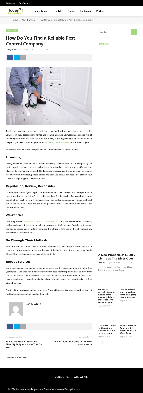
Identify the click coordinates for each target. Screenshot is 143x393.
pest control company (55, 142)
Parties (100, 11)
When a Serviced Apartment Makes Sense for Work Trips (128, 329)
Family (71, 11)
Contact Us (10, 3)
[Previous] (100, 342)
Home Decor (40, 11)
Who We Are (24, 3)
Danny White (11, 49)
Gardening (85, 11)
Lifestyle (57, 11)
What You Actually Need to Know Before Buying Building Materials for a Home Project (106, 296)
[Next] (105, 342)
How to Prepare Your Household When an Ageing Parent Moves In (128, 293)
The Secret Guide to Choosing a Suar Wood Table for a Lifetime (107, 329)
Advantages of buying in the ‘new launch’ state (73, 343)
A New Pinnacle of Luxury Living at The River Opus (116, 256)
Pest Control (12, 30)
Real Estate (104, 44)
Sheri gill (101, 262)
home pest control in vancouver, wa (41, 221)
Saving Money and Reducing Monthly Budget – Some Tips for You (24, 344)
